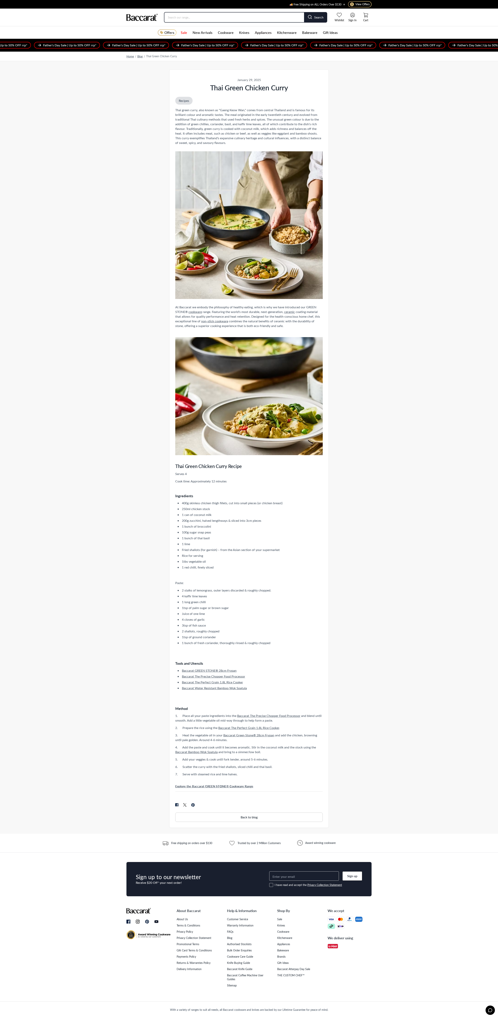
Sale (184, 32)
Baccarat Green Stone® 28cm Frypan (248, 735)
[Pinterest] (147, 922)
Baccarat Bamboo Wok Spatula (196, 752)
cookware (195, 312)
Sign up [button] (352, 876)
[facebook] (176, 805)
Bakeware (309, 32)
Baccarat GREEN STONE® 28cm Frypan (209, 670)
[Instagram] (138, 922)
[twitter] (185, 805)
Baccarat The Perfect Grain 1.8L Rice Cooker (212, 682)
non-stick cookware (214, 321)
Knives (244, 32)
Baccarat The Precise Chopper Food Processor (213, 676)
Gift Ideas (330, 32)
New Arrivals (202, 32)
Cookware (226, 32)
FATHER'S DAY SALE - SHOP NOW (319, 5)
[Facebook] (128, 922)
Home (130, 56)
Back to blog (249, 817)
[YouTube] (156, 922)
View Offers (360, 4)
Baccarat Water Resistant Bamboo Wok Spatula (214, 688)
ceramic (289, 312)
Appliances (263, 32)
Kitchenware (287, 32)
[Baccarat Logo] (142, 17)
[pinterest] (193, 805)
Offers (169, 32)
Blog (140, 56)
